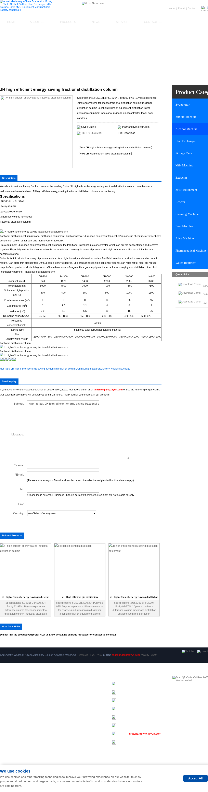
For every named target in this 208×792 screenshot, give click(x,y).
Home (11, 22)
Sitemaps (6, 720)
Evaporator (56, 683)
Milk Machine (57, 711)
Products (68, 22)
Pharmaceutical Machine (65, 751)
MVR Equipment (59, 722)
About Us (37, 22)
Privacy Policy (148, 655)
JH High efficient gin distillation (80, 597)
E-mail (181, 8)
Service (122, 22)
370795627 (133, 725)
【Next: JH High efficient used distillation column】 (105, 153)
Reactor (54, 728)
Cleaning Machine (60, 734)
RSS (99, 655)
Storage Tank (57, 705)
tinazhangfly (137, 708)
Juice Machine (58, 745)
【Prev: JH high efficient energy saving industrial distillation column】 (115, 147)
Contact (192, 8)
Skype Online (88, 126)
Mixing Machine (59, 688)
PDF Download (126, 133)
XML (92, 655)
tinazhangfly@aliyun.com (136, 126)
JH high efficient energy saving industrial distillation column (25, 598)
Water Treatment (60, 756)
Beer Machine (58, 739)
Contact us (153, 22)
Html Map (83, 655)
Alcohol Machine (59, 694)
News (96, 22)
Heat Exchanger (59, 700)
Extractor (55, 717)
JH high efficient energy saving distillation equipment (134, 598)
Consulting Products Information (99, 140)
